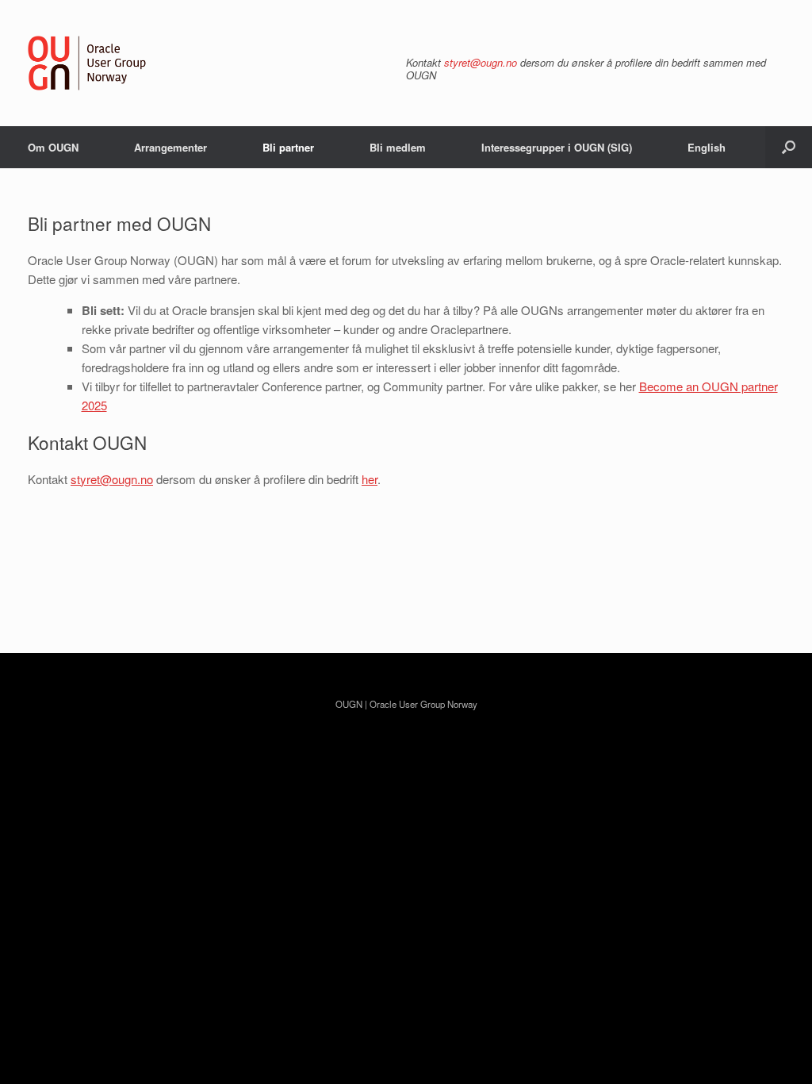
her (369, 479)
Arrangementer (170, 147)
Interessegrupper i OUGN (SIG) (556, 147)
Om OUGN (53, 147)
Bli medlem (398, 147)
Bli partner (288, 147)
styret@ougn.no (480, 62)
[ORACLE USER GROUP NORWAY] (87, 63)
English (707, 147)
